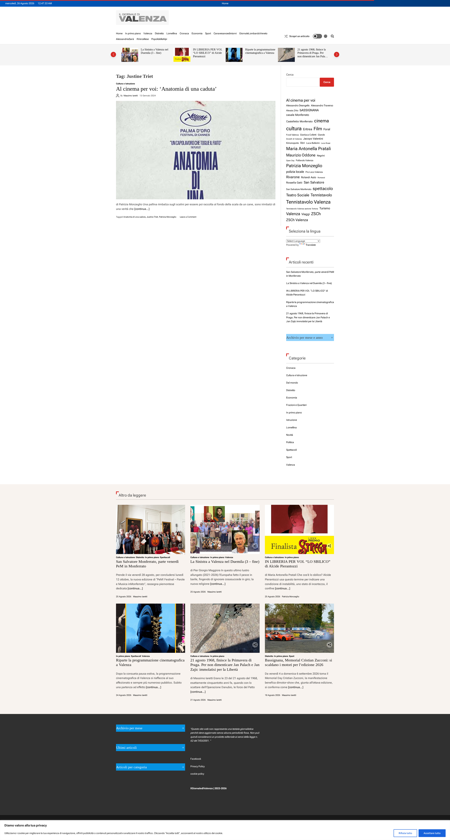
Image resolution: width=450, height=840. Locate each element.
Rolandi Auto (308, 177)
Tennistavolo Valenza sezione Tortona (302, 209)
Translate (311, 244)
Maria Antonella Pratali (308, 148)
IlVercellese (143, 39)
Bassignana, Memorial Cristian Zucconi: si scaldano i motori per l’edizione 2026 (309, 55)
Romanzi (321, 177)
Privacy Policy (197, 766)
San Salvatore (314, 182)
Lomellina (171, 33)
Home (225, 3)
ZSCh (316, 213)
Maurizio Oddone (301, 155)
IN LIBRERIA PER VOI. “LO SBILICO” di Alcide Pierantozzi (155, 53)
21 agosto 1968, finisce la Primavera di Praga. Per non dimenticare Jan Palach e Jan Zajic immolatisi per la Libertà (260, 56)
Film (318, 128)
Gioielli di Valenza (294, 139)
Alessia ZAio (292, 110)
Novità (289, 434)
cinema (321, 120)
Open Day (290, 160)
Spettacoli (291, 449)
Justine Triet (152, 217)
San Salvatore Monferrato (298, 189)
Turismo (324, 208)
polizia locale (295, 171)
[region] (225, 830)
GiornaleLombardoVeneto (253, 33)
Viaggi (305, 214)
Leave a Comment (188, 217)
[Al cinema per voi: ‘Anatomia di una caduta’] (195, 150)
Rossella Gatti (294, 182)
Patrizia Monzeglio (167, 217)
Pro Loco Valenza (314, 172)
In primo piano (133, 33)
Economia (197, 33)
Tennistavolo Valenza (308, 202)
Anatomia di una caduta (134, 217)
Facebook (195, 758)
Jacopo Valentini (313, 138)
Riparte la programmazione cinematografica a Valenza (208, 51)
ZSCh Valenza (297, 220)
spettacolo (323, 188)
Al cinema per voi (300, 100)
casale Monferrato (297, 115)
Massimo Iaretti (131, 95)
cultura (294, 128)
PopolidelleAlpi (159, 39)
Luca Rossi (325, 143)
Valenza (147, 33)
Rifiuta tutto (405, 833)
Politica (290, 442)
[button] (113, 54)
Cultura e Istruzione (125, 83)
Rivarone (293, 177)
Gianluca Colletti (308, 134)
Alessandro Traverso (322, 105)
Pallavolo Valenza (304, 160)
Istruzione (291, 420)
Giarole (321, 134)
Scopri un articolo (299, 36)
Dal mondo (292, 382)
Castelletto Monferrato (299, 121)
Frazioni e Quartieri (296, 405)
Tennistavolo (321, 195)
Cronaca (184, 33)
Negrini (321, 155)
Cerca (290, 74)
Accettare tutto (432, 833)
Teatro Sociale (297, 195)
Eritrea (307, 129)
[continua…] (141, 209)
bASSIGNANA (309, 110)
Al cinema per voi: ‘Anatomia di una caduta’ (166, 89)
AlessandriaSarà (125, 39)
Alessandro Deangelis (298, 105)
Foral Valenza (292, 135)
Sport (208, 33)
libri (302, 142)
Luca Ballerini (313, 143)
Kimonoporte (292, 143)
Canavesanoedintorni (225, 33)
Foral (326, 129)
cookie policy (197, 773)
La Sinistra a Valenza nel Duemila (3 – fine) (309, 283)
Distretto (159, 33)
